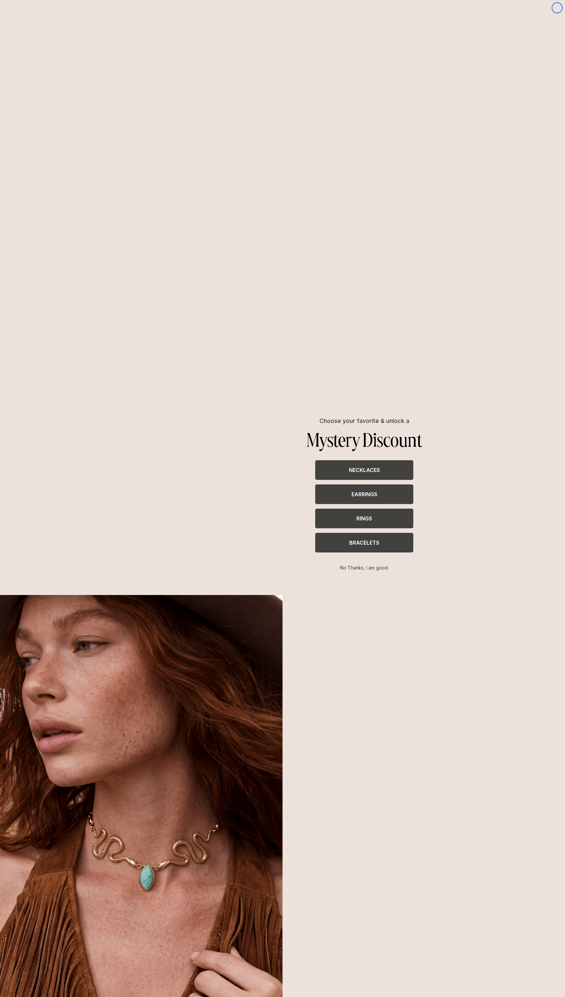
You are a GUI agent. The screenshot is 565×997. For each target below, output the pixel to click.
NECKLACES (364, 470)
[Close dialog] (557, 8)
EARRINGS (364, 494)
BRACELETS (364, 542)
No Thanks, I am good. (364, 567)
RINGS (364, 518)
